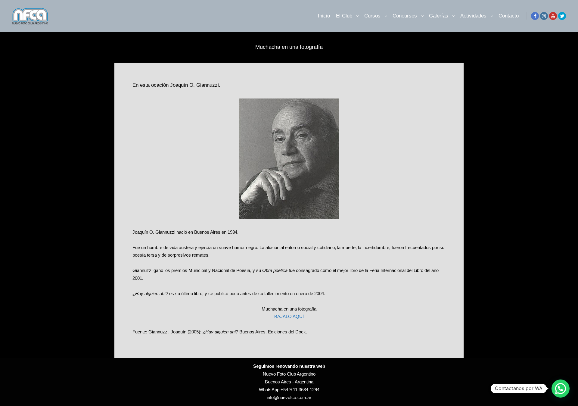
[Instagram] (544, 16)
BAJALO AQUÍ (289, 316)
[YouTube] (553, 16)
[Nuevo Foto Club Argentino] (30, 16)
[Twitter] (562, 16)
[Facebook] (535, 16)
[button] (561, 388)
